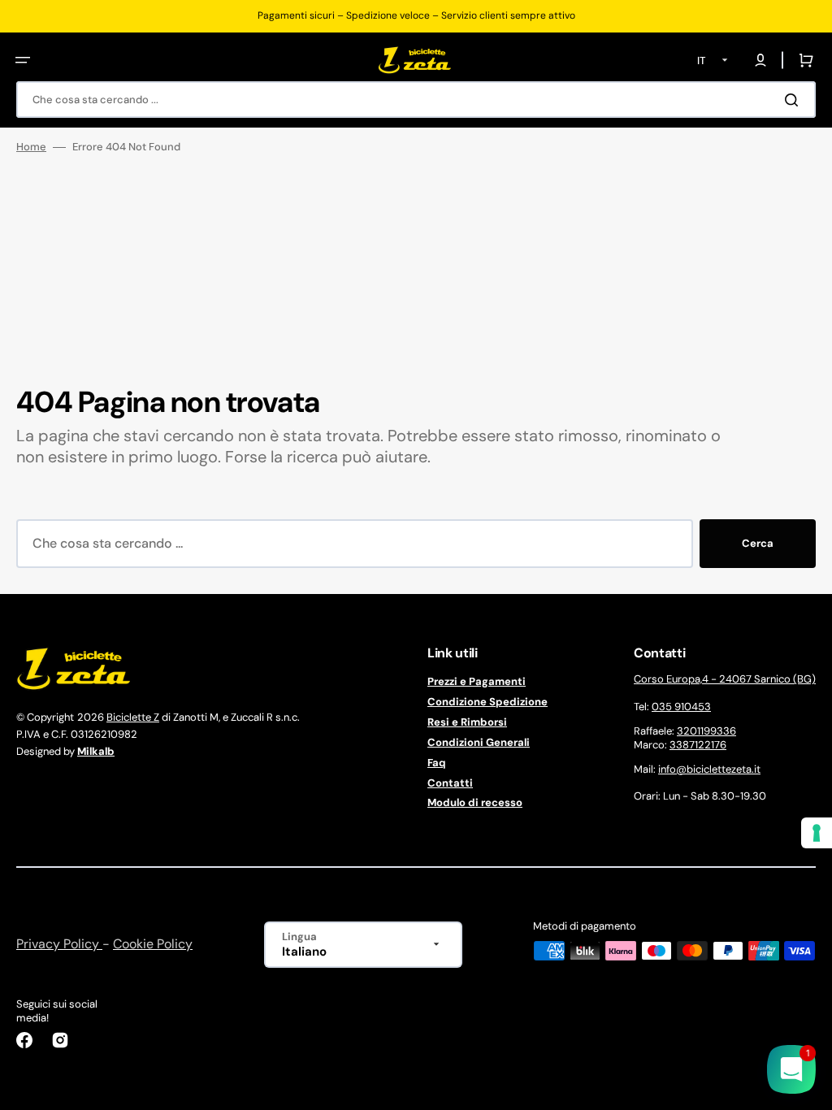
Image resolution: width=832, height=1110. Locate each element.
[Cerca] (795, 100)
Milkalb (96, 751)
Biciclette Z (132, 717)
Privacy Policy (59, 943)
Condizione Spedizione (487, 702)
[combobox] (416, 99)
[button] (23, 60)
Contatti (450, 783)
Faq (436, 763)
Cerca (758, 543)
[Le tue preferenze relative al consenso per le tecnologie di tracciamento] (816, 832)
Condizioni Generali (478, 742)
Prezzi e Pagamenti (476, 681)
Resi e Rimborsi (467, 722)
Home (31, 147)
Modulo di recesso (474, 802)
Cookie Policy (153, 943)
